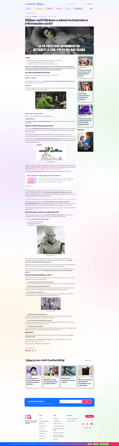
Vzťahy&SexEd (42, 426)
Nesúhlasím (95, 444)
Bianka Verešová (42, 16)
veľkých (69, 134)
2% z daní (55, 439)
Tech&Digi (41, 423)
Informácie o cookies (58, 432)
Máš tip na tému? (71, 421)
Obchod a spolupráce (72, 418)
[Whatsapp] (35, 350)
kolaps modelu (44, 165)
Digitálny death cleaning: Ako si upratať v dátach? (68, 380)
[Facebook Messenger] (29, 350)
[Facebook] (26, 350)
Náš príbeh (56, 418)
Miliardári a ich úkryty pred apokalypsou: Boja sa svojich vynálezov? (50, 381)
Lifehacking (42, 436)
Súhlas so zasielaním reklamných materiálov (59, 435)
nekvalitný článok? (69, 277)
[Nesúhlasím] (117, 444)
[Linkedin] (32, 350)
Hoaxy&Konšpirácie (44, 421)
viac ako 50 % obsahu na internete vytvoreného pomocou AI (48, 168)
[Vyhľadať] (84, 4)
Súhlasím (90, 444)
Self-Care (41, 428)
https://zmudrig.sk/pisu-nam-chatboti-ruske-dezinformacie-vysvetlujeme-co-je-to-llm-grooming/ (51, 199)
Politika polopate (43, 431)
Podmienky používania (58, 426)
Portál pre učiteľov (57, 423)
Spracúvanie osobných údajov (58, 429)
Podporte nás (90, 4)
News (40, 418)
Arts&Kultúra (42, 433)
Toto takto (41, 438)
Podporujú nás (56, 421)
